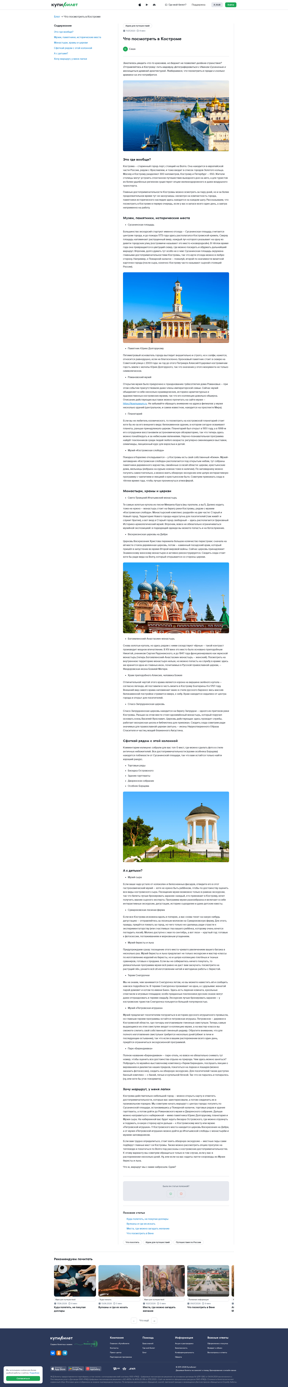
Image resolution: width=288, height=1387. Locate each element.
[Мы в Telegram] (64, 1353)
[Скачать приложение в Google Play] (147, 5)
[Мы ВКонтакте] (52, 1353)
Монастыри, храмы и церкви (71, 42)
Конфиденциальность (184, 1352)
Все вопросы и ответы (217, 1352)
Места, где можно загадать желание (148, 1228)
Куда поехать (105, 1299)
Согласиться (23, 1378)
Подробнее (34, 1373)
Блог (57, 16)
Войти (231, 4)
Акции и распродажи (184, 1343)
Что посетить (132, 1242)
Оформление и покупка (217, 1343)
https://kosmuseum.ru (135, 403)
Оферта (178, 1357)
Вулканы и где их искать (141, 1223)
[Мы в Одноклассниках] (58, 1353)
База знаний (147, 1343)
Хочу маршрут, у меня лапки (70, 58)
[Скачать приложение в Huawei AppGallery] (154, 5)
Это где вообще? (63, 31)
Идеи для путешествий (138, 25)
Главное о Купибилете (119, 1343)
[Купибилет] (65, 4)
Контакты (114, 1348)
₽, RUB (217, 4)
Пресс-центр (115, 1352)
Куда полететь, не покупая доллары (147, 1219)
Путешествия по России (188, 1242)
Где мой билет (148, 1348)
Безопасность (181, 1348)
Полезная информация (199, 1299)
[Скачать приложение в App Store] (140, 5)
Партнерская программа (121, 1357)
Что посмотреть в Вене (140, 1233)
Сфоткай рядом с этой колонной (73, 48)
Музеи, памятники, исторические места (77, 37)
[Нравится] (171, 1193)
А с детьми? (61, 53)
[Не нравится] (181, 1193)
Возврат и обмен (214, 1348)
